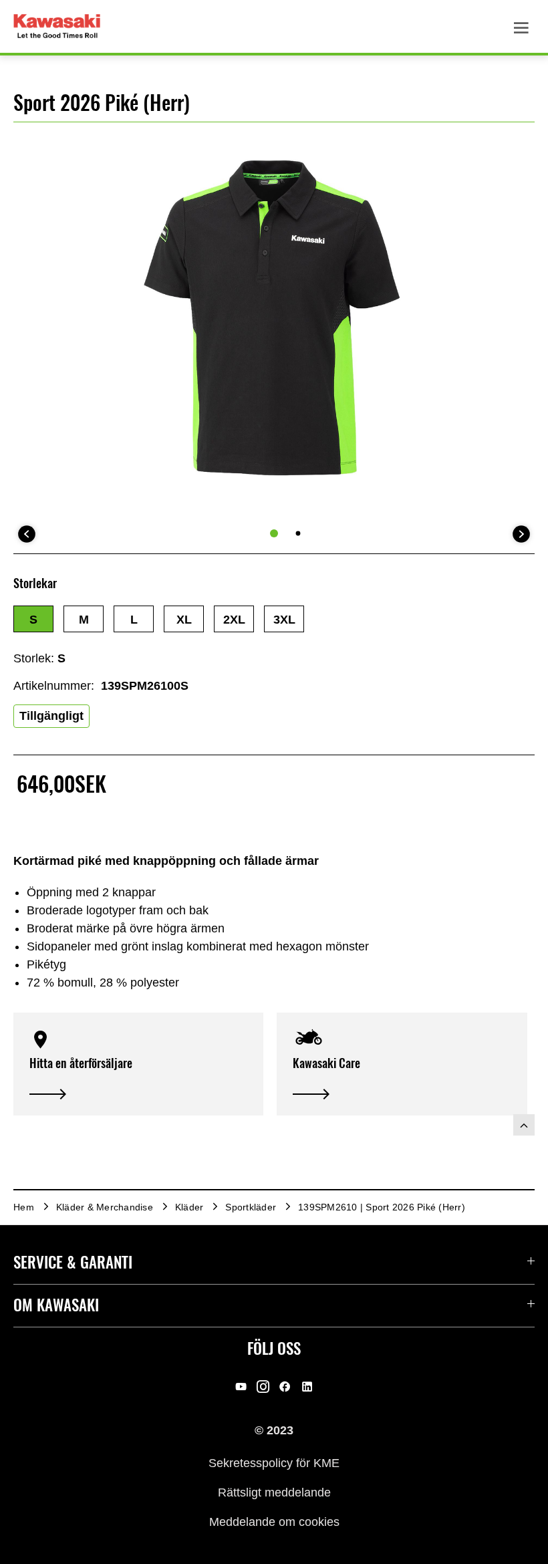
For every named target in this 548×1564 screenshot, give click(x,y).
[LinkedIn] (307, 1386)
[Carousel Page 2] (298, 533)
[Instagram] (263, 1386)
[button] (33, 619)
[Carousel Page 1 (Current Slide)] (274, 533)
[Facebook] (285, 1386)
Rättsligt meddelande (274, 1492)
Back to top (524, 1125)
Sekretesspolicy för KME (274, 1462)
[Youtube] (241, 1386)
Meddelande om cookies (274, 1522)
